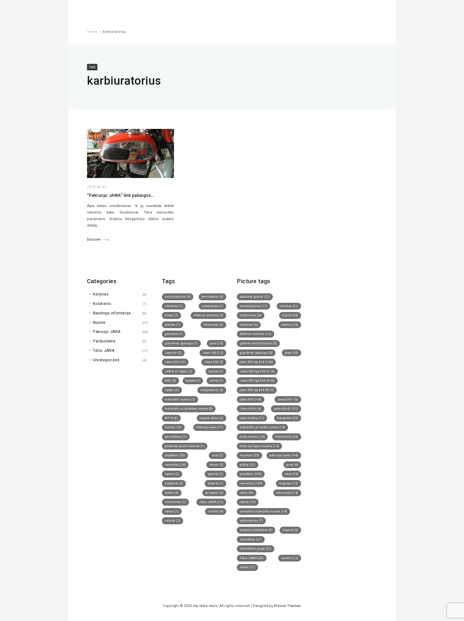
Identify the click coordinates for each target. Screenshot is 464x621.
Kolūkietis (102, 303)
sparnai (215, 474)
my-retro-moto (205, 606)
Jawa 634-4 (250, 408)
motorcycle (286, 436)
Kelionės (101, 294)
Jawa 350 (213, 353)
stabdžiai (174, 483)
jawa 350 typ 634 (256, 362)
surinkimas (175, 502)
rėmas (216, 464)
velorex (172, 520)
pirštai (247, 464)
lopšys (172, 390)
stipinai (215, 483)
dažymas (249, 324)
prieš (292, 464)
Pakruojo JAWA (106, 331)
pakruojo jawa (283, 455)
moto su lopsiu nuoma (259, 446)
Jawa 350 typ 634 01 (257, 371)
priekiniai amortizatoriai (184, 446)
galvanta (173, 334)
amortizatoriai (177, 296)
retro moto (287, 493)
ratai (217, 455)
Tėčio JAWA (104, 350)
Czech (290, 315)
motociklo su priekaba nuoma (189, 408)
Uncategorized (106, 360)
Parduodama (104, 341)
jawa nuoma (252, 418)
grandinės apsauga (256, 353)
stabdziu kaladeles (256, 530)
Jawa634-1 (287, 399)
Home (92, 32)
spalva (172, 474)
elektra (289, 324)
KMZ (170, 380)
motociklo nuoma (180, 399)
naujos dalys (211, 418)
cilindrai (289, 306)
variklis (215, 511)
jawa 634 (250, 399)
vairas (172, 511)
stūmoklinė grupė (255, 548)
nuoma (173, 427)
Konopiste (287, 418)
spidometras (251, 520)
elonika (172, 324)
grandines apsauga (181, 343)
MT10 (171, 418)
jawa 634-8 (286, 408)
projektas (175, 455)
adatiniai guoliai (255, 296)
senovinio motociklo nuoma (263, 511)
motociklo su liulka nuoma (262, 427)
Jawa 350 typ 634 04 (257, 380)
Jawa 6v (173, 353)
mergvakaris (211, 390)
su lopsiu (214, 493)
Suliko (172, 493)
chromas (174, 306)
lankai (216, 380)
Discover (94, 239)
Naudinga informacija (111, 313)
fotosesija (213, 324)
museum (249, 455)
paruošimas (176, 436)
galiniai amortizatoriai (258, 343)
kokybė (193, 380)
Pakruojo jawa (209, 427)
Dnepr (171, 315)
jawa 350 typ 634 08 (257, 390)
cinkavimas (212, 306)
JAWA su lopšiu (178, 371)
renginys (288, 483)
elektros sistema (208, 315)
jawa (216, 343)
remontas (175, 464)
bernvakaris (212, 296)
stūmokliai (251, 539)
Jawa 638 (213, 362)
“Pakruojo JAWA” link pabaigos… (120, 195)
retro (247, 493)
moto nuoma (252, 436)
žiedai (247, 567)
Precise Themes (287, 606)
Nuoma (99, 322)
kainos (216, 371)
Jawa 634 (175, 362)
